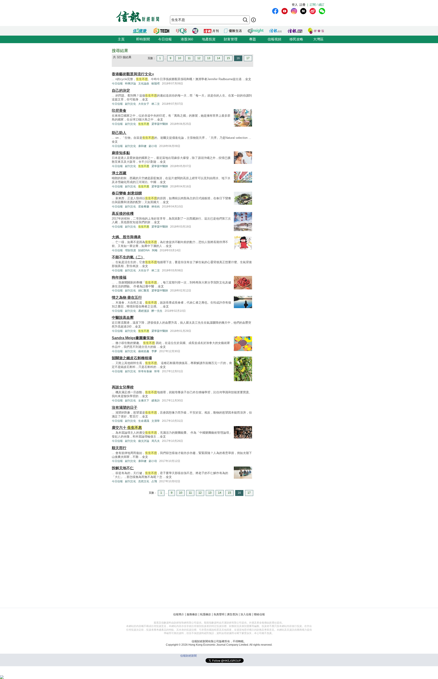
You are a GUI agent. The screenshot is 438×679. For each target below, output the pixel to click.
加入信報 (245, 614)
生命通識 (143, 420)
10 (179, 58)
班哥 (157, 371)
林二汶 (155, 103)
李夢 (154, 351)
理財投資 (130, 250)
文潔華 (155, 420)
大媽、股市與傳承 (126, 237)
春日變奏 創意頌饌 (127, 193)
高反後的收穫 (123, 213)
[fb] (275, 11)
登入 (295, 4)
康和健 (142, 146)
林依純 (155, 206)
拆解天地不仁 (123, 468)
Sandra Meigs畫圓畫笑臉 (133, 338)
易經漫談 (143, 310)
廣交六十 (127, 428)
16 (238, 58)
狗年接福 (119, 277)
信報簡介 (178, 614)
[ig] (294, 11)
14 (218, 58)
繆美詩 (155, 400)
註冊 (302, 4)
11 (189, 58)
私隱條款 (205, 614)
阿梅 (154, 250)
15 (228, 58)
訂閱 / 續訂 (317, 4)
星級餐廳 (143, 206)
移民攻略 (296, 39)
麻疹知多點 (121, 153)
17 (248, 58)
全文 (248, 79)
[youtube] (285, 11)
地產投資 (209, 39)
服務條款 (192, 614)
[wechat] (322, 11)
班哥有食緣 (145, 371)
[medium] (303, 11)
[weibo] (313, 11)
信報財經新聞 (188, 655)
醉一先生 (156, 310)
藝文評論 (143, 441)
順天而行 (119, 448)
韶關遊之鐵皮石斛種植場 (132, 358)
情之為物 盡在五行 (127, 297)
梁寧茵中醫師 (159, 124)
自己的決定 (121, 90)
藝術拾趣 (143, 351)
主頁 (121, 39)
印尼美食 (119, 111)
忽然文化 (143, 481)
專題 (252, 39)
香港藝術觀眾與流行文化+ (133, 74)
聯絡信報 (259, 614)
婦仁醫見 (143, 290)
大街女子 (143, 103)
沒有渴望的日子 (124, 407)
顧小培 (153, 146)
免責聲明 (219, 614)
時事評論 (130, 83)
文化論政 (143, 83)
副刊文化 (130, 103)
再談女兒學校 (123, 387)
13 (208, 58)
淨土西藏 (119, 173)
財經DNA (144, 250)
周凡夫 (155, 441)
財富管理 (230, 39)
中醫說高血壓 (123, 318)
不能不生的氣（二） (128, 257)
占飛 (154, 481)
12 (199, 58)
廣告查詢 (232, 614)
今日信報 (165, 39)
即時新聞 (143, 39)
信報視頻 (274, 39)
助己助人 (119, 133)
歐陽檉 (155, 83)
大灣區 (318, 39)
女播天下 (143, 400)
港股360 (187, 39)
